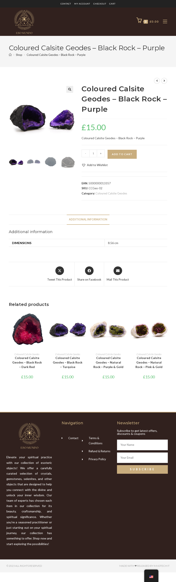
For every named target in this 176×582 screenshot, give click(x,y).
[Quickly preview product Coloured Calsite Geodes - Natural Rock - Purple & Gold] (125, 318)
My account (82, 3)
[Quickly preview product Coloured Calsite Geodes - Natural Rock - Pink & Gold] (166, 318)
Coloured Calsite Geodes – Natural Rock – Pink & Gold (148, 362)
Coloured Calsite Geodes (111, 193)
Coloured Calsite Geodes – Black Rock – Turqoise (67, 362)
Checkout (99, 3)
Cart (112, 3)
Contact (66, 3)
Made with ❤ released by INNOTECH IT (144, 565)
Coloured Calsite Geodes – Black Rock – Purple (56, 55)
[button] (69, 89)
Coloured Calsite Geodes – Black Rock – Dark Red (27, 362)
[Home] (10, 55)
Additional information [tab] (88, 219)
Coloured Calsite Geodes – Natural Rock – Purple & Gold (108, 362)
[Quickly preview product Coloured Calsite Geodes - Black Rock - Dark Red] (43, 318)
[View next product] (164, 81)
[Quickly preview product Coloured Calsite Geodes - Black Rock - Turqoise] (84, 318)
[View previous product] (157, 81)
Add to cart (122, 154)
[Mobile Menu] (163, 21)
